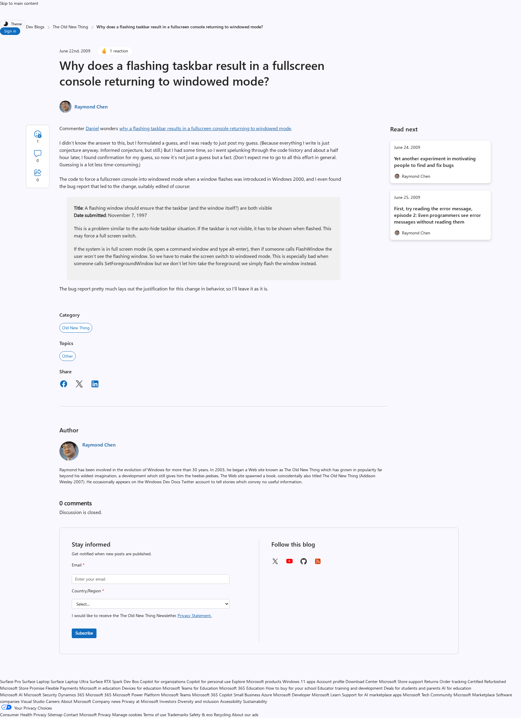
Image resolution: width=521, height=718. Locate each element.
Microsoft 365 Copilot (212, 695)
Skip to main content (19, 3)
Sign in (10, 30)
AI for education (456, 688)
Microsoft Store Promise (22, 688)
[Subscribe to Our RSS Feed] (317, 563)
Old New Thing (76, 328)
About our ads (245, 714)
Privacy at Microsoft (140, 701)
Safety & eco (201, 714)
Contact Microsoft (80, 714)
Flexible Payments (62, 688)
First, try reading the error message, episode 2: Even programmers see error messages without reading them (437, 215)
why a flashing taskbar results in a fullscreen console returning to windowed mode (205, 128)
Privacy (105, 714)
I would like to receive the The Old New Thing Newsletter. (142, 615)
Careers (53, 701)
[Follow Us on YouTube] (289, 563)
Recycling (222, 714)
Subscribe (84, 633)
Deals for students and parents (412, 688)
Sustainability (255, 701)
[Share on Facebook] (63, 385)
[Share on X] (79, 385)
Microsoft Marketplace (474, 695)
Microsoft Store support (401, 681)
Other (67, 356)
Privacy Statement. (195, 615)
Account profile (330, 681)
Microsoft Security (40, 695)
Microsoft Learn (326, 695)
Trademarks (177, 714)
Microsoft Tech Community (427, 695)
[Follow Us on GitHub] (303, 563)
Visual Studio (33, 701)
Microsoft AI (11, 695)
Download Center (362, 681)
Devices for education (141, 688)
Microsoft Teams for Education (190, 688)
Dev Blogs (35, 27)
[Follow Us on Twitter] (275, 563)
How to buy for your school (291, 688)
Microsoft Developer (292, 695)
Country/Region (88, 591)
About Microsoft (76, 701)
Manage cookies (127, 714)
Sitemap (55, 714)
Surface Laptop (35, 681)
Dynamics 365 (71, 695)
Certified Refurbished (487, 681)
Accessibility (231, 701)
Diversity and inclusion (198, 701)
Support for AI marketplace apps (372, 695)
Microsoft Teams (176, 695)
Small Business (247, 695)
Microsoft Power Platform (136, 695)
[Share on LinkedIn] (95, 385)
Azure (266, 695)
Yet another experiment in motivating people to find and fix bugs (435, 161)
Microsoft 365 (99, 695)
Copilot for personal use (209, 681)
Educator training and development (350, 688)
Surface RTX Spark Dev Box (114, 681)
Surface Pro (10, 681)
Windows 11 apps (299, 681)
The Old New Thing (70, 27)
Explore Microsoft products (256, 681)
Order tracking (453, 681)
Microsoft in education (100, 688)
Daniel (92, 128)
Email (78, 565)
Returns (431, 681)
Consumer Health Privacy (23, 714)
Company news (106, 701)
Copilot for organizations (162, 681)
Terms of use (154, 714)
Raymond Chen (91, 106)
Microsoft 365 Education (241, 688)
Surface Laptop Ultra (69, 681)
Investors (167, 701)
